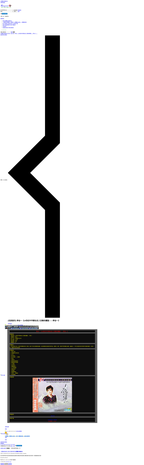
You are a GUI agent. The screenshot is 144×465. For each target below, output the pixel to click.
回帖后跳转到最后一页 (15, 448)
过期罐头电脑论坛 (4, 1)
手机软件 (4, 26)
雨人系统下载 (8, 451)
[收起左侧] (34, 317)
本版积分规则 (3, 448)
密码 (1, 11)
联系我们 (13, 451)
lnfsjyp (7, 431)
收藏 (6, 426)
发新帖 (5, 34)
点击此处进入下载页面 (52, 419)
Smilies (13, 444)
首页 (7, 20)
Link (7, 444)
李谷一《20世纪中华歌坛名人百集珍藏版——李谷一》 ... (26, 33)
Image (5, 444)
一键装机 (15, 22)
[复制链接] (10, 323)
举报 (6, 439)
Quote (9, 444)
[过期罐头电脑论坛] (6, 7)
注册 (18, 11)
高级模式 (2, 443)
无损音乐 (8, 27)
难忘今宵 (52, 415)
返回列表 (2, 34)
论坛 (9, 33)
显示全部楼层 (20, 325)
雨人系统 (10, 23)
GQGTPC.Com (8, 461)
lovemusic (8, 325)
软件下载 (9, 24)
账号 (1, 10)
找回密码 (19, 10)
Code (11, 444)
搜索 (12, 32)
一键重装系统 (3, 451)
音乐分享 (12, 33)
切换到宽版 (2, 2)
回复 (8, 426)
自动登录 (15, 10)
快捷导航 (2, 18)
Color (2, 444)
